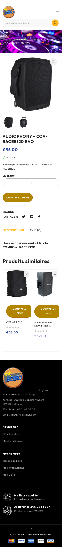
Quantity (8, 175)
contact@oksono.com (23, 414)
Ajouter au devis (17, 197)
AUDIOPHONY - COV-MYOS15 (44, 324)
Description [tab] (13, 230)
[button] (53, 61)
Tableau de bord (12, 460)
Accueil (7, 39)
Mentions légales (13, 441)
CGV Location (11, 434)
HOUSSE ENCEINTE (26, 39)
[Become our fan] (31, 529)
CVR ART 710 (14, 322)
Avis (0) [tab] (35, 230)
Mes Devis (9, 474)
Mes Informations (13, 467)
